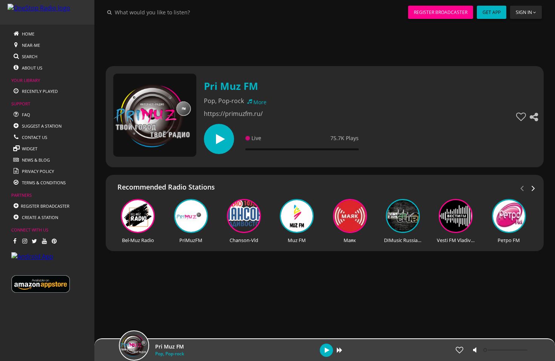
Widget (29, 148)
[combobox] (175, 12)
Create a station (39, 217)
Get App (492, 12)
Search (29, 56)
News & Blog (35, 160)
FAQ (25, 114)
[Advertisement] (324, 42)
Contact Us (34, 137)
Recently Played (39, 91)
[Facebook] (15, 241)
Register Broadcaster (440, 12)
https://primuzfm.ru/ (233, 114)
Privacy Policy (37, 171)
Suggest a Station (41, 126)
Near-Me (30, 45)
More (260, 102)
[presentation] (533, 187)
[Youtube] (44, 241)
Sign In (524, 12)
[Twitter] (34, 241)
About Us (31, 68)
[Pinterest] (54, 241)
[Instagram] (24, 241)
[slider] (506, 350)
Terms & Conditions (43, 182)
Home (27, 34)
